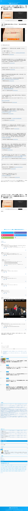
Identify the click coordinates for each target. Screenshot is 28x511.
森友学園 (16, 469)
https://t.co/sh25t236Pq (5, 100)
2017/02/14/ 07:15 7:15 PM (6, 244)
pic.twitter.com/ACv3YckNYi (6, 175)
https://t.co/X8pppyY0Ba (18, 156)
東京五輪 (10, 469)
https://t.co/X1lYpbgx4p (5, 79)
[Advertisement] (14, 46)
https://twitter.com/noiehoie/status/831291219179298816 (10, 262)
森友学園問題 (19, 469)
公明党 (8, 466)
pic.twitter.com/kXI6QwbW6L (16, 118)
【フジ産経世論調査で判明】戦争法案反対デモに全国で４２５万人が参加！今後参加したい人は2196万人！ (14, 409)
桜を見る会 (13, 469)
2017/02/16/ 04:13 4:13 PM (6, 323)
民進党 (25, 469)
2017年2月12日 (11, 80)
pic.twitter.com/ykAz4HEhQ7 (8, 88)
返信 (25, 257)
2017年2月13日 (11, 54)
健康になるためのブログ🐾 (14, 3)
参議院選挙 (25, 466)
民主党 (23, 469)
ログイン (2, 457)
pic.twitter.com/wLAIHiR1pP (6, 137)
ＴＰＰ (1, 472)
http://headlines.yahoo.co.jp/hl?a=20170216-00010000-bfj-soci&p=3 (11, 326)
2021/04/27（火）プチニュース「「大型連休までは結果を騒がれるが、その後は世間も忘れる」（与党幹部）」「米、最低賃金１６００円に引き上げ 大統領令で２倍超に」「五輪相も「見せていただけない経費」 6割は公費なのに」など (14, 417)
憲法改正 (2, 469)
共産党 (11, 466)
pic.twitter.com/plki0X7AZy (6, 148)
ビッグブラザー (2, 466)
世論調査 (6, 466)
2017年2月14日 (15, 90)
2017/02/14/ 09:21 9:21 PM (6, 252)
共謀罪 (13, 466)
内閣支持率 (17, 466)
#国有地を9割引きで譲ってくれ (9, 156)
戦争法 (4, 469)
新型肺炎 (7, 469)
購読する (3, 461)
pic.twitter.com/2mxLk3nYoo (14, 79)
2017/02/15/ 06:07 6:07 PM (6, 290)
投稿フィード (2, 458)
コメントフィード (3, 459)
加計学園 (20, 466)
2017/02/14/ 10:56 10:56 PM (6, 276)
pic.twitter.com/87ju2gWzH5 (20, 52)
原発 (22, 466)
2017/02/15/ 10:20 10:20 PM (6, 297)
